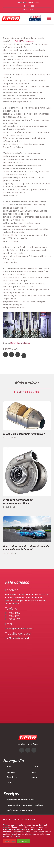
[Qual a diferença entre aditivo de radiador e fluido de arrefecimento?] (27, 529)
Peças (34, 772)
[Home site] (27, 739)
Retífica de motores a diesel (20, 810)
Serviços (11, 772)
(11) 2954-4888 (28, 6)
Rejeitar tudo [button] (10, 841)
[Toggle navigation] (49, 18)
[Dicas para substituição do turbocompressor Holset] (27, 471)
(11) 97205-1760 (12, 619)
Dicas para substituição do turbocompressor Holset (17, 501)
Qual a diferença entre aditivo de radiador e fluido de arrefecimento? (26, 547)
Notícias (34, 777)
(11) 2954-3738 (28, 10)
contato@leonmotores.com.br (28, 2)
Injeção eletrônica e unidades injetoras (25, 805)
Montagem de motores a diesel (21, 799)
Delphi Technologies (24, 41)
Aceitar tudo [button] (24, 841)
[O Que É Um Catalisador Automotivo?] (27, 415)
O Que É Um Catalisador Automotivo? (24, 434)
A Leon (34, 766)
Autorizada (12, 777)
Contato (10, 782)
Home (10, 766)
